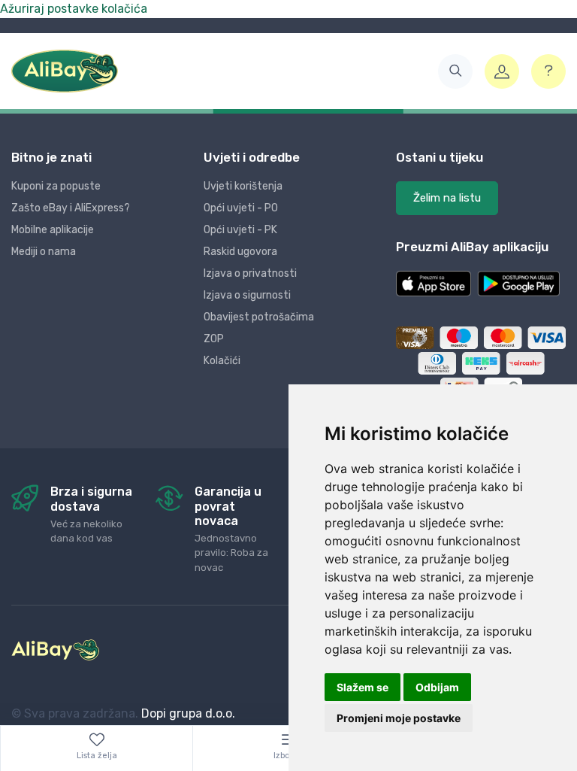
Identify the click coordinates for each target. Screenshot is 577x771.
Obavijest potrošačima (259, 317)
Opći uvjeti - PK (240, 229)
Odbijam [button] (437, 687)
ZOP (214, 338)
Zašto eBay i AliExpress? (70, 208)
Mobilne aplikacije (52, 229)
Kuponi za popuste (56, 186)
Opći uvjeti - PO (241, 208)
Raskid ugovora (240, 251)
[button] (455, 71)
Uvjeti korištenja (243, 186)
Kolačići (222, 360)
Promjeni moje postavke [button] (399, 718)
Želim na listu (447, 198)
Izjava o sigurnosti (247, 295)
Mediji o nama (43, 251)
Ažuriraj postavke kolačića (73, 9)
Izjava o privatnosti (250, 273)
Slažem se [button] (362, 687)
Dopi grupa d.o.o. (188, 713)
